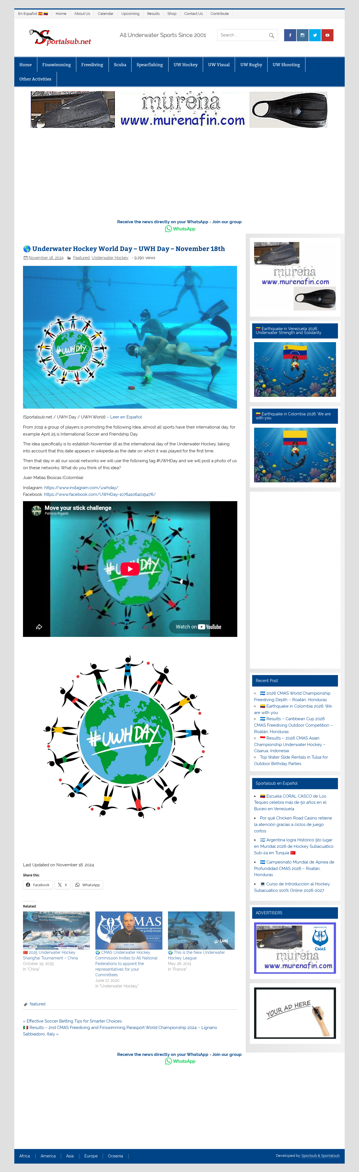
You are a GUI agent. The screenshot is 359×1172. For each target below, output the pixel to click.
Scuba (120, 64)
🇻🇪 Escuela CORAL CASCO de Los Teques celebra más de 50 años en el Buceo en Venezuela (290, 803)
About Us (82, 13)
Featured (81, 257)
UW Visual (219, 64)
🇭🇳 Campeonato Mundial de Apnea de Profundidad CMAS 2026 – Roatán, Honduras (294, 869)
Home (61, 13)
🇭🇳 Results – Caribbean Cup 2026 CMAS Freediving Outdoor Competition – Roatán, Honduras (293, 725)
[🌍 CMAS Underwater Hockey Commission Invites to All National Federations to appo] (128, 930)
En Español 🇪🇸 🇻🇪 (33, 13)
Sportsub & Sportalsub (321, 1155)
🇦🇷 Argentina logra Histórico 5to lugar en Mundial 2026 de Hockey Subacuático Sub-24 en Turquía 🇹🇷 (293, 846)
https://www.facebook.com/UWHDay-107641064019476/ (100, 494)
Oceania (115, 1156)
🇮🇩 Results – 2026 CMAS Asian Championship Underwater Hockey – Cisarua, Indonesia (290, 745)
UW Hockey (186, 64)
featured (37, 1004)
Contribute (220, 13)
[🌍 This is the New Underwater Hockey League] (201, 930)
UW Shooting (286, 64)
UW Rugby (251, 64)
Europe (91, 1156)
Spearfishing (150, 64)
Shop (171, 13)
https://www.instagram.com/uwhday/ (81, 487)
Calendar (106, 13)
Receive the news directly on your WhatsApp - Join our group (179, 221)
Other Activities (35, 79)
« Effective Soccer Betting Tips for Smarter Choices (72, 1021)
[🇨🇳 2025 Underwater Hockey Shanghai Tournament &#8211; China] (56, 930)
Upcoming (130, 13)
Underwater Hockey (110, 257)
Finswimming (56, 64)
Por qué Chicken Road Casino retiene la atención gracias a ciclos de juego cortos (293, 824)
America (48, 1156)
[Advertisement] (179, 172)
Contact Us (193, 13)
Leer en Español (126, 417)
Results (153, 13)
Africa (24, 1156)
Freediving (92, 64)
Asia (70, 1156)
